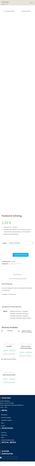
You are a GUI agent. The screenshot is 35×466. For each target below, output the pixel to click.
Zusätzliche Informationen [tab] (17, 278)
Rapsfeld (9, 346)
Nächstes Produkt (26, 11)
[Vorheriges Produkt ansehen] (3, 11)
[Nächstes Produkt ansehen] (32, 11)
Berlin (7, 372)
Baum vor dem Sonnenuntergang (25, 347)
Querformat (19, 263)
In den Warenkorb (20, 255)
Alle (9, 263)
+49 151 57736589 (9, 403)
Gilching (13, 263)
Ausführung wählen (9, 354)
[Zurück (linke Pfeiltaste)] (0, 465)
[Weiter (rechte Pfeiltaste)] (2, 465)
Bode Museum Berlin (9, 375)
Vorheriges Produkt (9, 11)
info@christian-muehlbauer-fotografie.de (13, 405)
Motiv (5, 243)
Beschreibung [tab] (17, 274)
